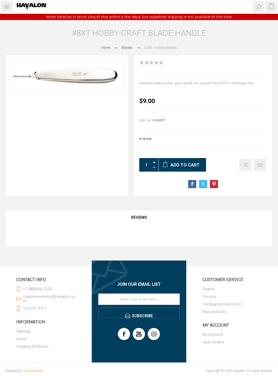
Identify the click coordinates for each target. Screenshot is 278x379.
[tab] (139, 217)
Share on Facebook (192, 184)
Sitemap (23, 331)
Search (209, 289)
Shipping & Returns (32, 346)
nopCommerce (32, 371)
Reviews (139, 217)
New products (215, 312)
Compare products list (222, 304)
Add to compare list (245, 165)
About (21, 339)
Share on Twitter (203, 184)
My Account (213, 334)
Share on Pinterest (214, 184)
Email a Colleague (260, 165)
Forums (209, 296)
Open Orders (213, 342)
